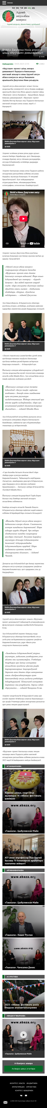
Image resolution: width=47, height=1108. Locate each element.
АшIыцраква (7, 64)
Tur (21, 8)
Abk (25, 8)
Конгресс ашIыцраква (24, 1090)
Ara (33, 8)
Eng (17, 8)
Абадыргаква (32, 1083)
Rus (13, 8)
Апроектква (31, 1087)
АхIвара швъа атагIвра (23, 1068)
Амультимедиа (18, 1087)
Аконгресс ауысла (17, 1083)
